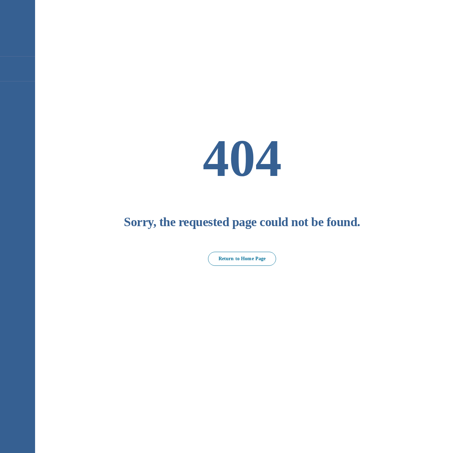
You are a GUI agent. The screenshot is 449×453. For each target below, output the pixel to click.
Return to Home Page (242, 258)
